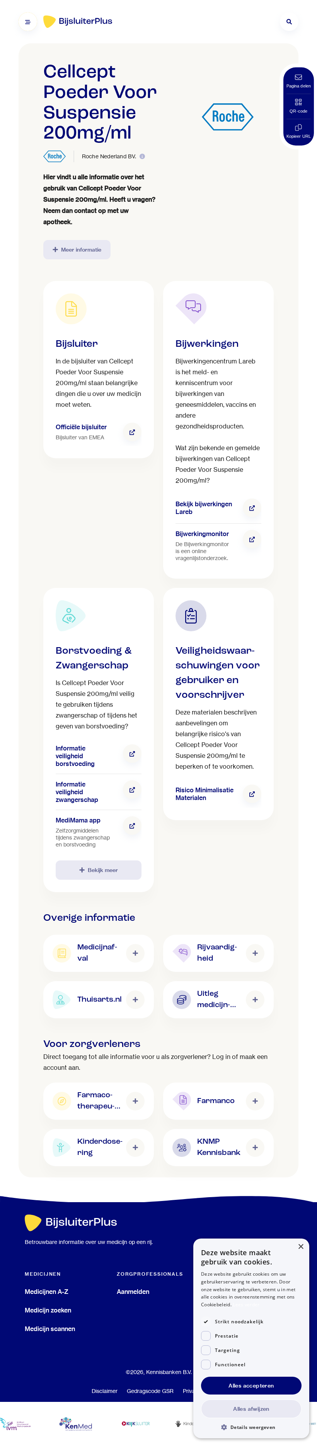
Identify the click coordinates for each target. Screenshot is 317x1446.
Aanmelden (133, 1291)
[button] (251, 1427)
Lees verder (246, 1304)
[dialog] (251, 1338)
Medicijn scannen (50, 1329)
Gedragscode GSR (150, 1391)
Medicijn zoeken (48, 1310)
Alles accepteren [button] (251, 1385)
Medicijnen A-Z (46, 1291)
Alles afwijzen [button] (251, 1408)
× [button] (300, 1247)
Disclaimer (105, 1391)
